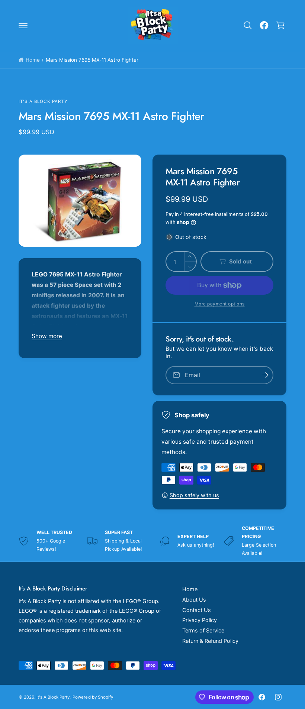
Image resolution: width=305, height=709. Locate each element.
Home (33, 60)
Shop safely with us (194, 495)
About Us (194, 599)
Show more (47, 336)
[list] (152, 541)
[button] (23, 25)
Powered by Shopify (93, 697)
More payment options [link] (220, 304)
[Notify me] (265, 375)
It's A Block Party (43, 101)
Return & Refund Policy (210, 641)
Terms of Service (203, 630)
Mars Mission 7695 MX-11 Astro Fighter (92, 60)
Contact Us (196, 610)
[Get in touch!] (264, 25)
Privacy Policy (199, 620)
